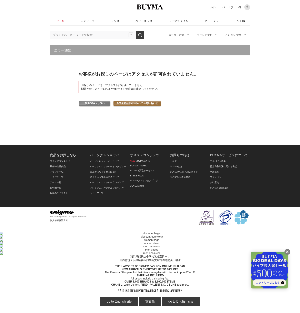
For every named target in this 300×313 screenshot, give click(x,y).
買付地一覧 (55, 187)
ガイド (173, 161)
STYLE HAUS (137, 175)
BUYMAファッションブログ (144, 180)
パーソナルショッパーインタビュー (108, 166)
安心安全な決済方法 (180, 177)
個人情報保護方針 (59, 220)
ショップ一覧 (96, 193)
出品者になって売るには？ (103, 172)
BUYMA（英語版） (219, 187)
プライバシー (216, 177)
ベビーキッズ (144, 21)
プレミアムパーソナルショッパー (107, 187)
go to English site (119, 301)
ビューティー (213, 21)
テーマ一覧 (55, 182)
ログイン (212, 7)
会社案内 (214, 182)
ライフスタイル (179, 21)
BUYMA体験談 (137, 186)
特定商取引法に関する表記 (223, 166)
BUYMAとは (176, 166)
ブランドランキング (60, 161)
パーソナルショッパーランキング (107, 182)
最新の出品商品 (58, 166)
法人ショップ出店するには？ (104, 177)
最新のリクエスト (59, 193)
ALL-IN (241, 21)
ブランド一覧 (56, 172)
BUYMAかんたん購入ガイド (184, 172)
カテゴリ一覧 (56, 177)
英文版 (150, 301)
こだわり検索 (233, 35)
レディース (88, 21)
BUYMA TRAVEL (138, 165)
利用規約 (214, 172)
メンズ (115, 21)
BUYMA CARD (140, 161)
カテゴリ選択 (176, 35)
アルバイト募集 (218, 161)
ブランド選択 (204, 35)
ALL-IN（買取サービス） (142, 170)
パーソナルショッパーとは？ (104, 161)
